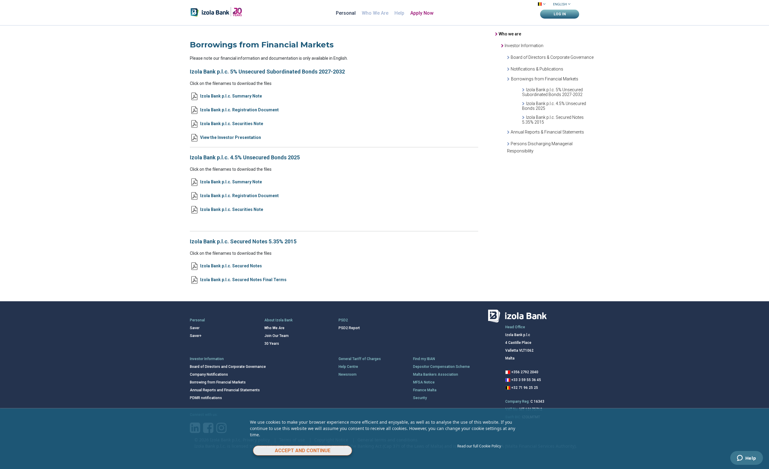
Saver (194, 328)
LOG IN (560, 14)
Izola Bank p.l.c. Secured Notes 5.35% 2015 (553, 120)
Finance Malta (424, 390)
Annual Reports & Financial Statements (547, 132)
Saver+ (196, 336)
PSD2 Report (349, 328)
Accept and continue (302, 450)
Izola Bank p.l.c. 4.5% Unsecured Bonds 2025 (554, 106)
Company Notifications (209, 374)
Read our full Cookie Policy (479, 446)
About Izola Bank (278, 320)
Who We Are (375, 13)
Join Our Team (276, 336)
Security (420, 398)
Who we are (509, 34)
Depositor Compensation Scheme (441, 367)
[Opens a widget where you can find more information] (746, 458)
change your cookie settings (473, 428)
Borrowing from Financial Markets (218, 382)
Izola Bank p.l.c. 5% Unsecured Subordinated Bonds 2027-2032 (552, 92)
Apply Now (421, 13)
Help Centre (348, 367)
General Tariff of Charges (360, 359)
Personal (346, 13)
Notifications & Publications (536, 69)
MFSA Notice (424, 382)
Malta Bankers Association (435, 374)
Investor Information (523, 45)
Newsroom (348, 374)
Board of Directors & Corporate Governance (552, 57)
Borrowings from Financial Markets (544, 79)
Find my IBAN (424, 359)
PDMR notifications (206, 398)
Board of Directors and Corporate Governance (228, 367)
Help (399, 13)
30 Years (271, 343)
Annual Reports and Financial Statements (225, 390)
